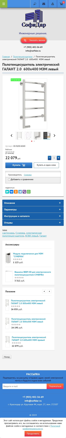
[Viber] (24, 192)
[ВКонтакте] (11, 192)
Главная (6, 56)
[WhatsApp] (29, 192)
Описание (9, 202)
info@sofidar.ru (33, 50)
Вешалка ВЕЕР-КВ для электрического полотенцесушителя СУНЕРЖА (33, 273)
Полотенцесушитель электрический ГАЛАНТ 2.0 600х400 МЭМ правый (29, 338)
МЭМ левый (31, 236)
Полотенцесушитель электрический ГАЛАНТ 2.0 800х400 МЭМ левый (28, 302)
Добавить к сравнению (21, 179)
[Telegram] (20, 192)
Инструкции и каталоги (17, 216)
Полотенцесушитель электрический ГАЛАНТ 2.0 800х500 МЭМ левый (28, 320)
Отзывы (8, 222)
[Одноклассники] (16, 192)
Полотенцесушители (23, 56)
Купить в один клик (46, 165)
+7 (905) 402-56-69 (33, 47)
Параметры (10, 209)
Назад (7, 357)
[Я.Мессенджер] (7, 192)
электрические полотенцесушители (22, 234)
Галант (43, 236)
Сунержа (27, 175)
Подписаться (55, 386)
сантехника (8, 233)
